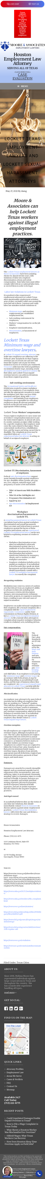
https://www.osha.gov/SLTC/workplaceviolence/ (22, 892)
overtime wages (30, 676)
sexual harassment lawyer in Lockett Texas (23, 520)
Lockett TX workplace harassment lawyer (23, 573)
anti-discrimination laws (20, 476)
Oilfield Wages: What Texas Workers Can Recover (19, 1137)
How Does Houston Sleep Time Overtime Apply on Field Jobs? (21, 1143)
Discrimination (15, 331)
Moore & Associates (29, 806)
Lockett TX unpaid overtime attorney (20, 355)
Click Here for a (22, 72)
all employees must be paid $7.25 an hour (20, 371)
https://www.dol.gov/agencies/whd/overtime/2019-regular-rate (22, 928)
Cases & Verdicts (15, 1079)
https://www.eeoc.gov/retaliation (17, 940)
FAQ (9, 1083)
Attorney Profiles (15, 1069)
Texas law (8, 367)
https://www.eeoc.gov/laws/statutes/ (18, 906)
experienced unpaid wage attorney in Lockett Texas (22, 685)
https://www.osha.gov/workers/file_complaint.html (22, 900)
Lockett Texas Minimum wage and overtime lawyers (22, 345)
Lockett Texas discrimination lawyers (20, 811)
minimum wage (13, 676)
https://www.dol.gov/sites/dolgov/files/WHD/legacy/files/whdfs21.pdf (22, 913)
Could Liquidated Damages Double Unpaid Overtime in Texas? (22, 1119)
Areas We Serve (14, 1076)
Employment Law (15, 1072)
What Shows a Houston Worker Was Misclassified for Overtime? (21, 1131)
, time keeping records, (36, 670)
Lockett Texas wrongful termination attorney (21, 617)
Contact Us (12, 1086)
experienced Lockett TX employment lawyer (21, 531)
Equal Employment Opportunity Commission (20, 611)
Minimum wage (15, 311)
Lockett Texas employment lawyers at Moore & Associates (21, 273)
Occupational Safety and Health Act (21, 386)
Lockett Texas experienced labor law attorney (18, 435)
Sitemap (10, 1089)
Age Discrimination (17, 504)
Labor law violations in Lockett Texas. (22, 292)
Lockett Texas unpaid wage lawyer (20, 719)
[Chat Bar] (22, 4)
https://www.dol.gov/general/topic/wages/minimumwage (22, 921)
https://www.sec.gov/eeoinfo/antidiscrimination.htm (22, 947)
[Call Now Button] (39, 1173)
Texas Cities (23, 962)
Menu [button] (24, 86)
